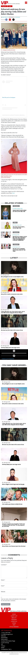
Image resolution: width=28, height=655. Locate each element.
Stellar (2, 647)
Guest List (14, 616)
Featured (16, 232)
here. (13, 193)
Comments (17, 17)
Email (3, 586)
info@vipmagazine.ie (7, 634)
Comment (4, 564)
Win (14, 625)
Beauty (14, 617)
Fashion (14, 619)
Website (3, 591)
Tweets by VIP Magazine (8, 358)
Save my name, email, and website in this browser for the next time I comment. (13, 599)
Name (3, 580)
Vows (14, 623)
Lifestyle (14, 621)
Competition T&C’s (6, 649)
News (15, 222)
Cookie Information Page (8, 641)
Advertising (4, 637)
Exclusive (16, 206)
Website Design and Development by (18, 653)
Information (4, 639)
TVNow (3, 646)
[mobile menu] (26, 2)
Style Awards (14, 626)
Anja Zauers (5, 17)
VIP (2, 644)
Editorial (3, 636)
